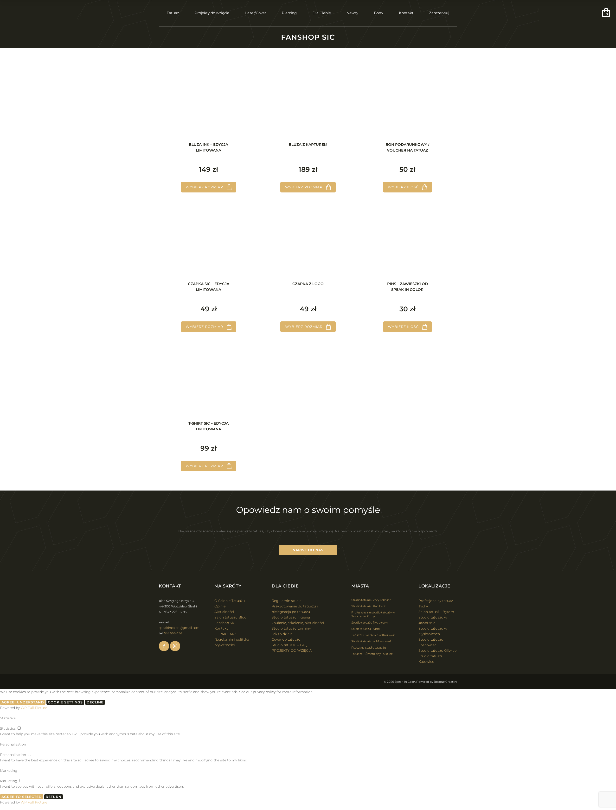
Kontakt (406, 13)
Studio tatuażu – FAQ (290, 645)
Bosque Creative (445, 681)
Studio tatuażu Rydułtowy (369, 622)
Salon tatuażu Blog (230, 617)
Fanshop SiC (224, 623)
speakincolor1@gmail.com (179, 628)
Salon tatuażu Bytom (436, 612)
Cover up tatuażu (286, 639)
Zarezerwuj (439, 13)
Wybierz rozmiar (204, 187)
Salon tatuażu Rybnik (366, 629)
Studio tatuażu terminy (291, 628)
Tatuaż (173, 13)
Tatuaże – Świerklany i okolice (372, 654)
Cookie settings (65, 702)
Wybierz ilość (403, 187)
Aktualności (224, 612)
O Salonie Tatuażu (229, 601)
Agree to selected (21, 797)
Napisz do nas (308, 550)
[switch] (19, 728)
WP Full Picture (34, 708)
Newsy (352, 13)
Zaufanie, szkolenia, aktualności (298, 623)
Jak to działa (282, 634)
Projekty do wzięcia (212, 13)
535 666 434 (173, 633)
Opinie (219, 606)
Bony (378, 13)
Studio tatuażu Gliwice (437, 650)
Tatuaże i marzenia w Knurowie (373, 635)
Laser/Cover (255, 13)
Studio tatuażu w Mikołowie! (371, 641)
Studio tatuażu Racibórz (368, 606)
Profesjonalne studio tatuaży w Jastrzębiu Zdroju (373, 614)
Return (53, 797)
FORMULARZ (225, 634)
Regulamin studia (287, 601)
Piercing (289, 13)
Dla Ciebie (322, 13)
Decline (95, 702)
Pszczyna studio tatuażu (368, 647)
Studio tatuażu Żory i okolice (371, 600)
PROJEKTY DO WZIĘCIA (292, 650)
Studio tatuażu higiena (291, 617)
